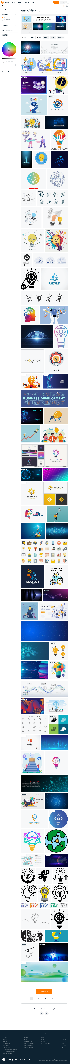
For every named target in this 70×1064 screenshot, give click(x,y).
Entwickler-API (6, 1047)
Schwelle (4, 65)
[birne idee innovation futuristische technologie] (57, 531)
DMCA (25, 1039)
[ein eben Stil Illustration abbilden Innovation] (58, 85)
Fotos (13, 2)
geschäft (53, 37)
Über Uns (43, 1041)
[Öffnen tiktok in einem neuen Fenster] (24, 1059)
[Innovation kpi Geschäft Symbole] (44, 905)
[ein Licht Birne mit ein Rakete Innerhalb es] (56, 936)
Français (64, 1045)
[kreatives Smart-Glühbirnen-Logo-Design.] (44, 455)
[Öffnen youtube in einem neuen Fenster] (29, 1059)
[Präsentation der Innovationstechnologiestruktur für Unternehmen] (44, 689)
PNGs (32, 37)
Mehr (33, 2)
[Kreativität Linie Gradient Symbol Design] (61, 336)
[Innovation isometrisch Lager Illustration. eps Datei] (31, 217)
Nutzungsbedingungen (43, 1060)
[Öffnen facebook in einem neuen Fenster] (16, 1059)
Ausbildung (6, 1045)
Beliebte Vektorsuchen (29, 1043)
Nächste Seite (44, 991)
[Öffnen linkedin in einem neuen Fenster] (20, 1059)
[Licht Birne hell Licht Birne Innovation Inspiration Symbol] (60, 876)
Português (64, 1041)
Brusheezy (5, 1037)
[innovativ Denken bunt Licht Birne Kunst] (56, 240)
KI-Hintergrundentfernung (9, 1051)
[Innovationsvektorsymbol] (44, 893)
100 (52, 998)
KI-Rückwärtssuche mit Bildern (10, 1049)
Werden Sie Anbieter (45, 1043)
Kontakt (42, 1039)
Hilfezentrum (44, 1037)
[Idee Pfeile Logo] (34, 819)
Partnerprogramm (28, 1041)
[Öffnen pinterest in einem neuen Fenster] (22, 1059)
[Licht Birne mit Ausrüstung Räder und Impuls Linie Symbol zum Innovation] (44, 876)
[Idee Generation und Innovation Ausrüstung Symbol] (29, 893)
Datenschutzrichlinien (53, 1060)
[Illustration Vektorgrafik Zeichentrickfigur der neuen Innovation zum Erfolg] (32, 762)
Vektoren (7, 2)
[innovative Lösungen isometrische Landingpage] (53, 611)
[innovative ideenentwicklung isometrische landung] (34, 85)
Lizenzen (26, 1037)
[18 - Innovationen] (58, 819)
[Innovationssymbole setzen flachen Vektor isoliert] (44, 552)
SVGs (25, 37)
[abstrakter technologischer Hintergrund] (54, 742)
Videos (19, 2)
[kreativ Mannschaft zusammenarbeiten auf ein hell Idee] (32, 122)
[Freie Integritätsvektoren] (34, 724)
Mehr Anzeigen (60, 26)
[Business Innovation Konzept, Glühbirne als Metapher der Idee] (29, 611)
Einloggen (63, 2)
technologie (61, 37)
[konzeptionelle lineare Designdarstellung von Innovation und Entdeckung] (28, 198)
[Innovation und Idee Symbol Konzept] (41, 159)
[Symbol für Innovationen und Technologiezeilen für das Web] (59, 159)
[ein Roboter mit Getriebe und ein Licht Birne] (32, 936)
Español (64, 1039)
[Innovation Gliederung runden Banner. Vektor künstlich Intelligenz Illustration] (57, 179)
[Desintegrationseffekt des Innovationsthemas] (34, 670)
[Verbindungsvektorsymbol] (56, 841)
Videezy (5, 1041)
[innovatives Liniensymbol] (60, 893)
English (63, 1037)
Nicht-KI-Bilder (7, 21)
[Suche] (63, 6)
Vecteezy (5, 1039)
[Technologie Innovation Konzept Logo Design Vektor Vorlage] (58, 105)
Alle (4, 17)
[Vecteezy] (2, 2)
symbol (46, 37)
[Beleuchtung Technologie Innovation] (32, 361)
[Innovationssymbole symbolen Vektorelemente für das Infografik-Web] (29, 952)
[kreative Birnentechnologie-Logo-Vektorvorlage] (32, 576)
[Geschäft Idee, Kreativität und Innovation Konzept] (35, 140)
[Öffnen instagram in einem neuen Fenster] (18, 1059)
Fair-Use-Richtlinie (63, 1060)
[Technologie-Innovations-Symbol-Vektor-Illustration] (56, 576)
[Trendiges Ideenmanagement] (56, 361)
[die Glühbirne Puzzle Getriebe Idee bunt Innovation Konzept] (58, 670)
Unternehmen (6, 1043)
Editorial (27, 2)
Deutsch (64, 1043)
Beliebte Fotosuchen (28, 1045)
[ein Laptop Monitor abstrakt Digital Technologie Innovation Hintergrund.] (56, 122)
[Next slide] (65, 37)
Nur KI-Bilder (7, 19)
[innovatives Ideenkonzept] (54, 433)
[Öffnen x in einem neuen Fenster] (26, 1059)
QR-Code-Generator (7, 1053)
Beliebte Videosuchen (29, 1047)
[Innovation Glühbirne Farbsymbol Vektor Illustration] (32, 841)
